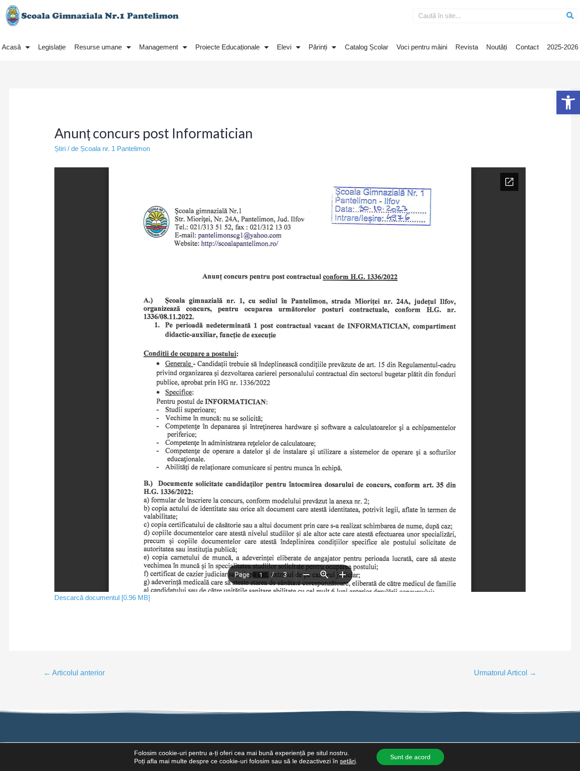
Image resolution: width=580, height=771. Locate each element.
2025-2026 (562, 47)
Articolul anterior (74, 673)
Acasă (11, 47)
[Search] (570, 16)
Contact (527, 47)
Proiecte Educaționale (227, 47)
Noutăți (496, 47)
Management (158, 47)
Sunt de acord (410, 757)
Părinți (318, 47)
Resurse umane (98, 47)
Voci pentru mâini (421, 47)
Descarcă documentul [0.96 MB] (102, 597)
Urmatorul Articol (505, 673)
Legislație (52, 47)
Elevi (284, 47)
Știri (60, 148)
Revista (466, 47)
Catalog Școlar (366, 47)
